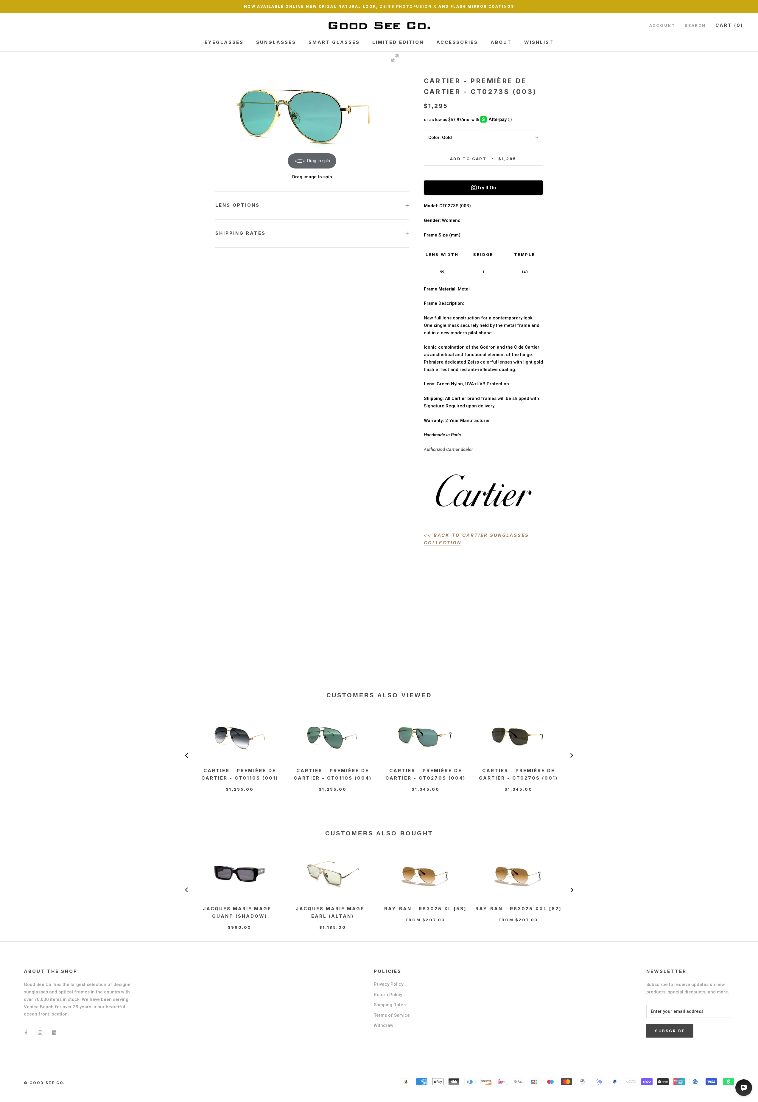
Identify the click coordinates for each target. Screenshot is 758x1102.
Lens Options (237, 205)
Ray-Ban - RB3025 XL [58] (425, 908)
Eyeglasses (224, 42)
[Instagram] (40, 1032)
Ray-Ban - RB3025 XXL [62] (518, 908)
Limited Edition (398, 42)
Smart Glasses (334, 42)
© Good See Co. (44, 1083)
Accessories (457, 42)
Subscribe (670, 1030)
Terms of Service (392, 1015)
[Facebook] (26, 1032)
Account (662, 25)
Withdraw (383, 1025)
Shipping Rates (240, 233)
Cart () (729, 25)
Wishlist (539, 42)
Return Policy (388, 994)
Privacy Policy (388, 984)
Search (695, 25)
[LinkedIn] (54, 1032)
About (501, 42)
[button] (186, 755)
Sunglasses (276, 42)
